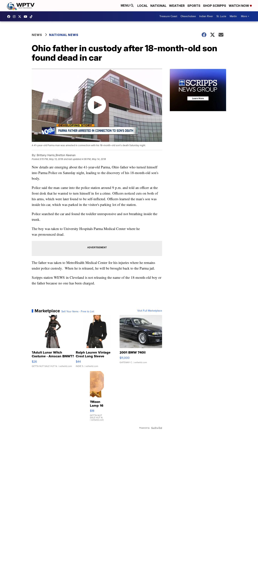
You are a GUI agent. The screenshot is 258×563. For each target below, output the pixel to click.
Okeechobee (188, 16)
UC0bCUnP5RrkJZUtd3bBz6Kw (26, 16)
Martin (233, 16)
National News (63, 35)
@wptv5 (32, 16)
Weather (177, 6)
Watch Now (239, 6)
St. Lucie (221, 16)
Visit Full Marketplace (149, 310)
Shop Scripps (214, 6)
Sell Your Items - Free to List (77, 311)
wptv (15, 16)
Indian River (206, 16)
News (37, 35)
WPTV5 (9, 16)
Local (142, 6)
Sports (193, 6)
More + (245, 16)
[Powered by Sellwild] (156, 428)
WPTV (20, 16)
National (158, 6)
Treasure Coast (168, 16)
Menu (126, 5)
